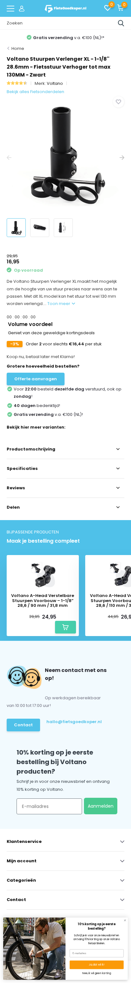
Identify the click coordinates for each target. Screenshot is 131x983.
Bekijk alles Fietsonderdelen (35, 92)
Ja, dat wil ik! (96, 964)
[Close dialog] (125, 921)
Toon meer (59, 304)
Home (17, 48)
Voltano (55, 83)
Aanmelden (101, 806)
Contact (23, 725)
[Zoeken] (121, 23)
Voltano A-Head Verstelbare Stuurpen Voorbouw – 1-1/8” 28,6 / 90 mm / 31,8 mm (42, 600)
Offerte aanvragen (35, 379)
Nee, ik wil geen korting (96, 973)
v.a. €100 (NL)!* (68, 38)
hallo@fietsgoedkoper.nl (71, 722)
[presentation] (9, 158)
